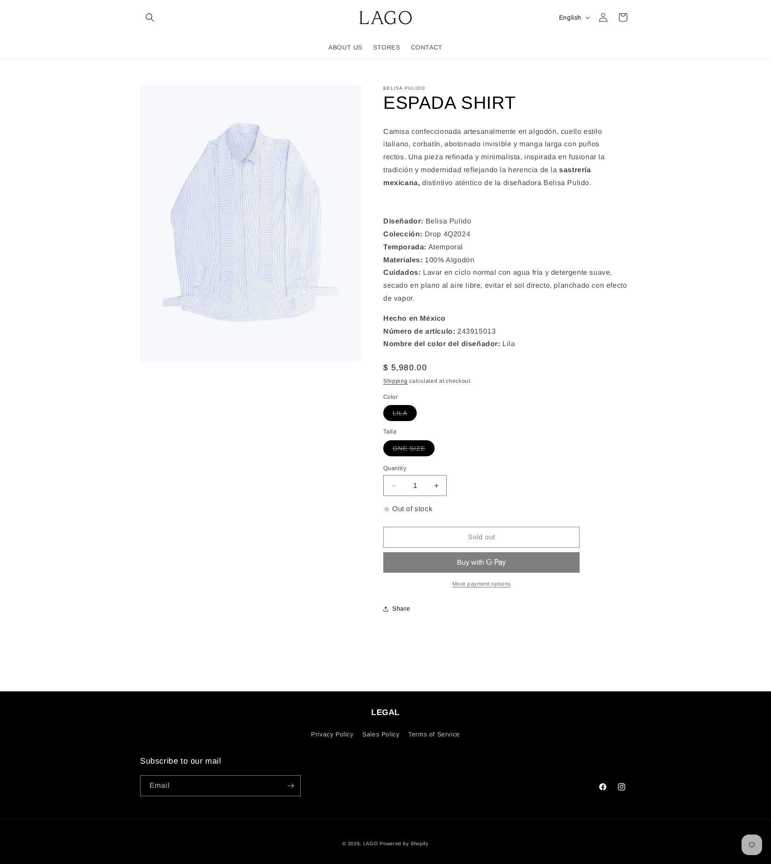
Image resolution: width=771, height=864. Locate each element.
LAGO (370, 843)
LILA (405, 415)
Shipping (395, 381)
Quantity (394, 468)
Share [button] (401, 608)
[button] (150, 17)
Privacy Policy (332, 734)
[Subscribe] (290, 785)
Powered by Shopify (404, 843)
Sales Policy (380, 734)
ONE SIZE (414, 450)
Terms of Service (434, 734)
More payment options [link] (481, 584)
